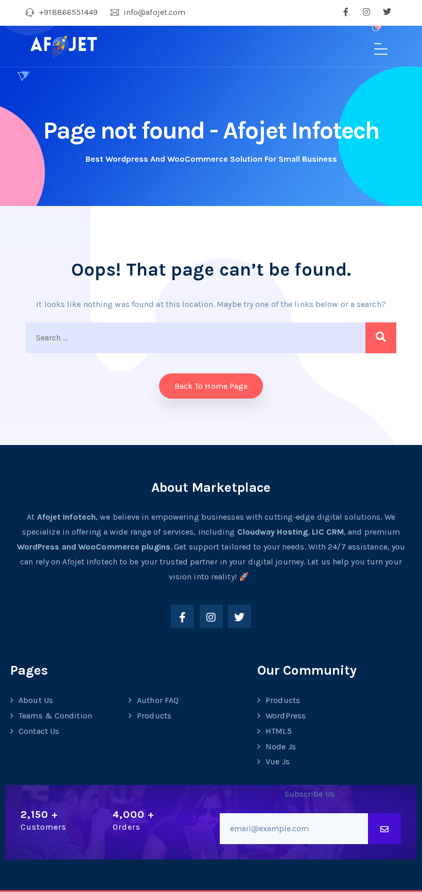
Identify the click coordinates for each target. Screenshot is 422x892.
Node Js (281, 746)
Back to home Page (211, 386)
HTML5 (279, 731)
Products (154, 716)
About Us (36, 700)
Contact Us (39, 731)
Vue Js (278, 761)
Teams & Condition (55, 716)
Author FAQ (158, 700)
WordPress (286, 716)
